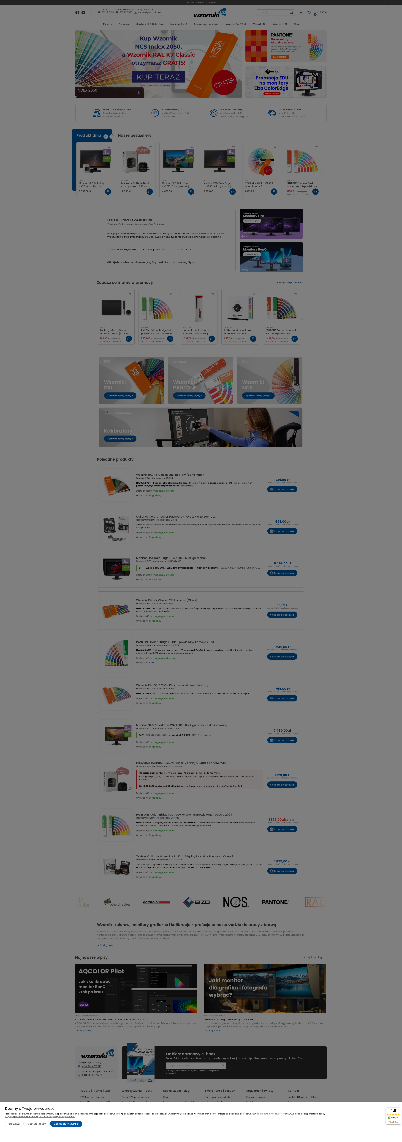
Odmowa (14, 1123)
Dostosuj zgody (37, 1123)
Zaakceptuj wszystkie (66, 1123)
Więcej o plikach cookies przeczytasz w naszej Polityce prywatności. (40, 1116)
